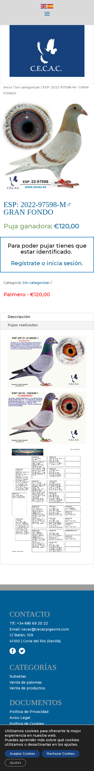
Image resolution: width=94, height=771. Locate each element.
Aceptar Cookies (22, 753)
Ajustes (15, 762)
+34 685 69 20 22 (32, 623)
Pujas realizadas (23, 325)
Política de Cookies (27, 723)
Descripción (19, 317)
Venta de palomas (26, 682)
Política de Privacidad (29, 711)
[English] (44, 6)
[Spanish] (50, 6)
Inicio (7, 87)
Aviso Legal (20, 717)
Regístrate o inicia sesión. (47, 263)
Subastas (18, 676)
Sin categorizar (27, 87)
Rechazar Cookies (60, 753)
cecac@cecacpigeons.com (45, 629)
